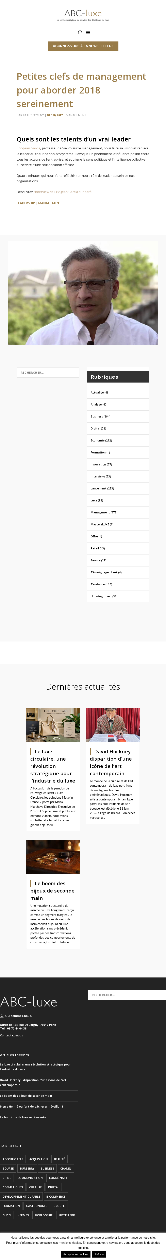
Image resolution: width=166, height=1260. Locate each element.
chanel (65, 1168)
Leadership (26, 203)
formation (11, 1206)
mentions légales (70, 1242)
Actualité (97, 392)
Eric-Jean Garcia (28, 148)
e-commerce (55, 1196)
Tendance (98, 584)
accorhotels (13, 1159)
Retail (95, 548)
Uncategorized (101, 596)
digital (53, 1187)
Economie (97, 440)
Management (76, 115)
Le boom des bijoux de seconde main (52, 890)
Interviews (98, 476)
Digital (95, 428)
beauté (59, 1159)
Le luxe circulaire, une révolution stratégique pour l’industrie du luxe (52, 766)
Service (95, 560)
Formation (98, 452)
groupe (59, 1206)
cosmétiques (13, 1187)
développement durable (21, 1196)
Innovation (98, 464)
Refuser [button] (99, 1254)
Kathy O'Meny (33, 115)
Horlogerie (44, 1215)
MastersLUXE (100, 524)
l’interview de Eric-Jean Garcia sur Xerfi (63, 192)
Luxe (94, 500)
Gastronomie (36, 1206)
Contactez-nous (11, 1035)
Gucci (7, 1215)
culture (35, 1187)
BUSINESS (47, 1168)
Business (97, 416)
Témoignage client (104, 572)
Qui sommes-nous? (18, 1016)
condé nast (58, 1178)
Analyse (96, 404)
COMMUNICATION (30, 1178)
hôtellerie (67, 1215)
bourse (8, 1168)
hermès (23, 1215)
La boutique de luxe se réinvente (23, 1117)
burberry (27, 1168)
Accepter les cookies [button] (75, 1254)
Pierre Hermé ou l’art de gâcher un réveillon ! (31, 1106)
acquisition (38, 1159)
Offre (94, 536)
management (49, 203)
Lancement (98, 488)
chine (7, 1178)
